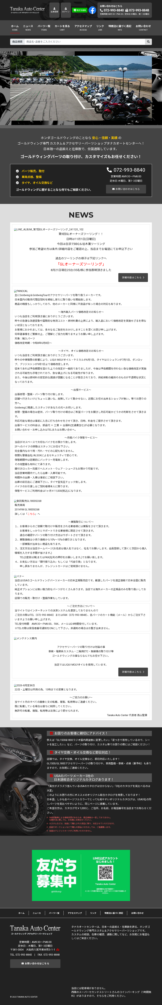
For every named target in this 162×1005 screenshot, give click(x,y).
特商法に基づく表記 (120, 26)
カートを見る (62, 26)
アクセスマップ (83, 26)
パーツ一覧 (44, 26)
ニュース (28, 26)
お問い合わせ (143, 26)
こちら (31, 513)
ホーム (15, 26)
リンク (100, 26)
